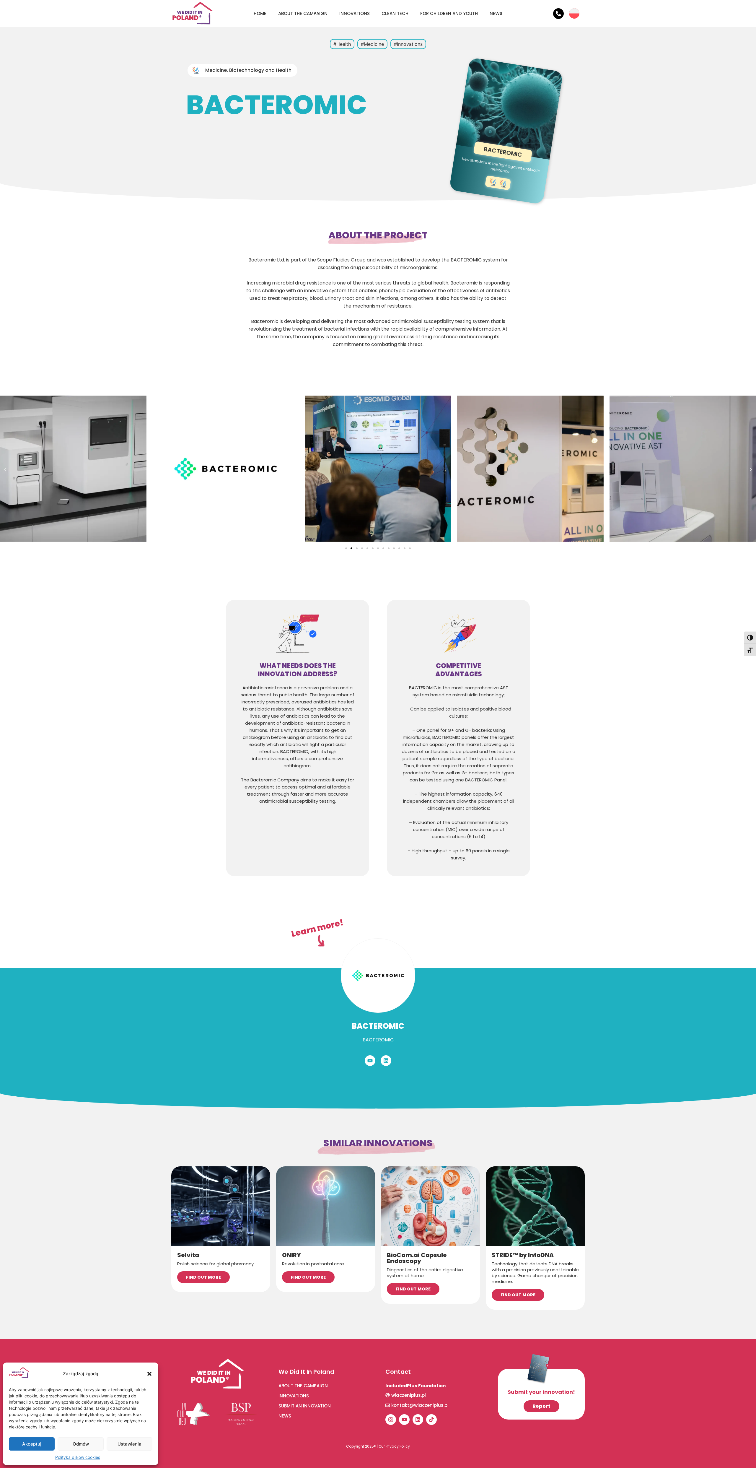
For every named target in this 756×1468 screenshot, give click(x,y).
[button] (149, 1374)
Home (260, 13)
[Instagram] (390, 1419)
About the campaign (303, 13)
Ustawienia (129, 1444)
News (496, 13)
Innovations (354, 13)
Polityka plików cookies (77, 1457)
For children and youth (449, 13)
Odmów (81, 1444)
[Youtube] (370, 1060)
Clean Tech (395, 13)
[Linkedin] (386, 1060)
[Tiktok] (431, 1419)
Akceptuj (31, 1444)
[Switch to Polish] (574, 9)
